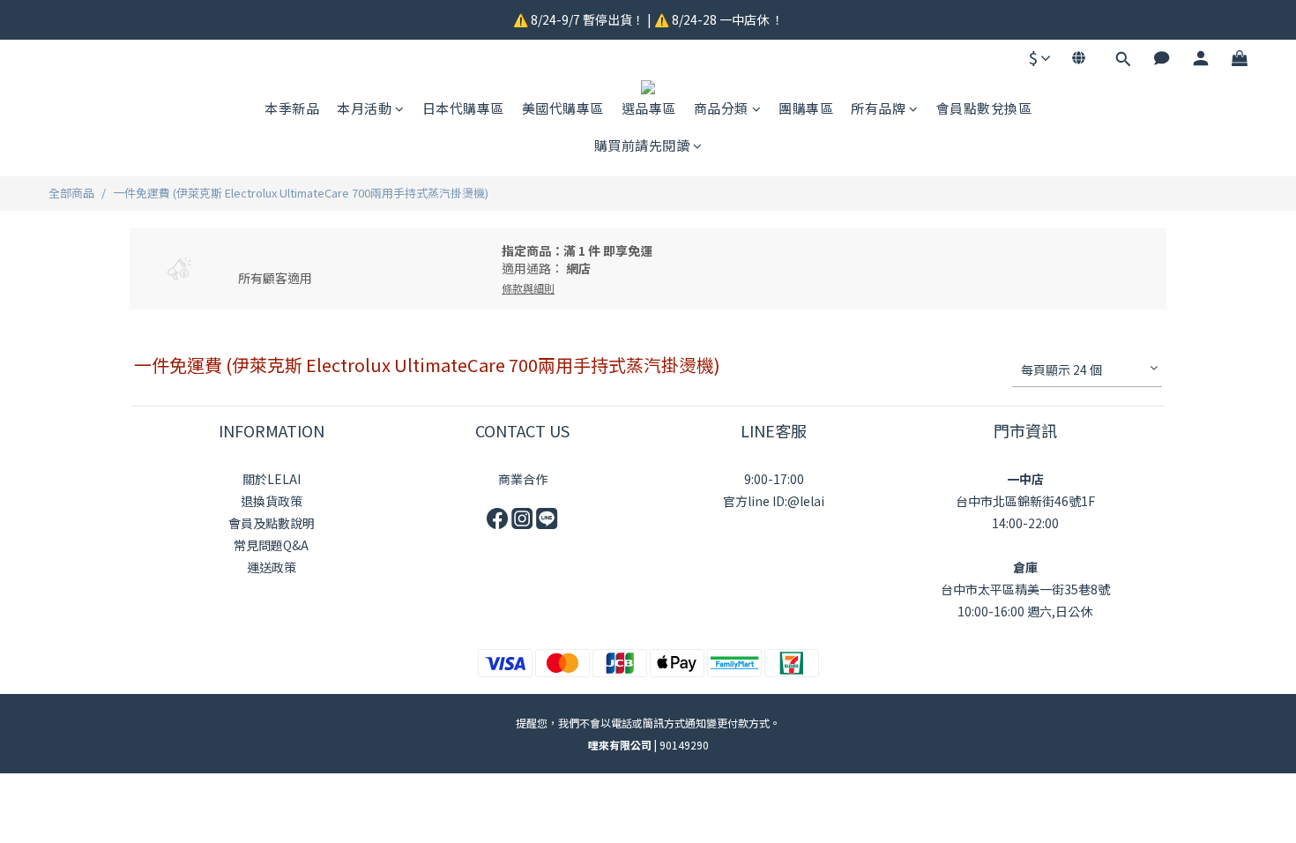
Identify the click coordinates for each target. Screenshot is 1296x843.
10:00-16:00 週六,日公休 (1024, 611)
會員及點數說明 (271, 523)
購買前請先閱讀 (642, 145)
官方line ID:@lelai (773, 501)
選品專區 (649, 108)
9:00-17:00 (774, 479)
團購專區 (805, 108)
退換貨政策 (271, 501)
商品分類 (721, 108)
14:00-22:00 (1025, 523)
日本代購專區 (463, 108)
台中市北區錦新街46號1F (1025, 501)
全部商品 (71, 192)
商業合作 (522, 479)
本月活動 (364, 108)
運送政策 (271, 567)
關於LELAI (271, 479)
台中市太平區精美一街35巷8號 (1025, 589)
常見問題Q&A (271, 545)
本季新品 (291, 108)
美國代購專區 (563, 108)
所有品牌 (878, 108)
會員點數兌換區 (984, 108)
